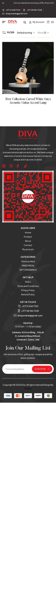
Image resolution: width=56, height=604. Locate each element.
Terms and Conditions (28, 286)
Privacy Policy (28, 290)
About (28, 241)
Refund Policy (28, 294)
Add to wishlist (24, 68)
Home (28, 232)
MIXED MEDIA (28, 265)
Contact (28, 245)
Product (28, 236)
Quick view (32, 68)
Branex (28, 388)
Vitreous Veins (28, 261)
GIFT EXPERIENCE (28, 269)
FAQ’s (28, 281)
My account (28, 249)
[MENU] (5, 22)
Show (40, 32)
